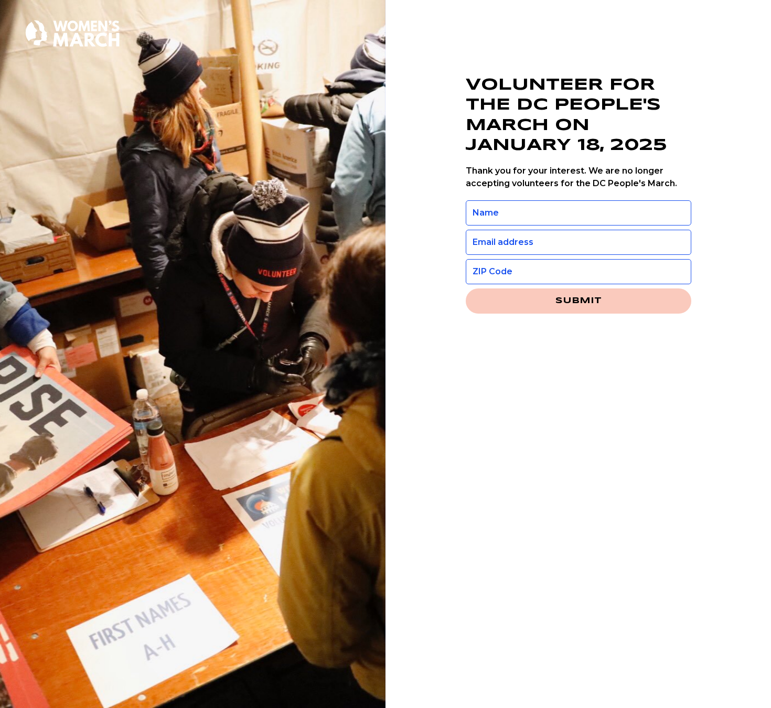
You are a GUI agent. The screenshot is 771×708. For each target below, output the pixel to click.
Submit (578, 301)
